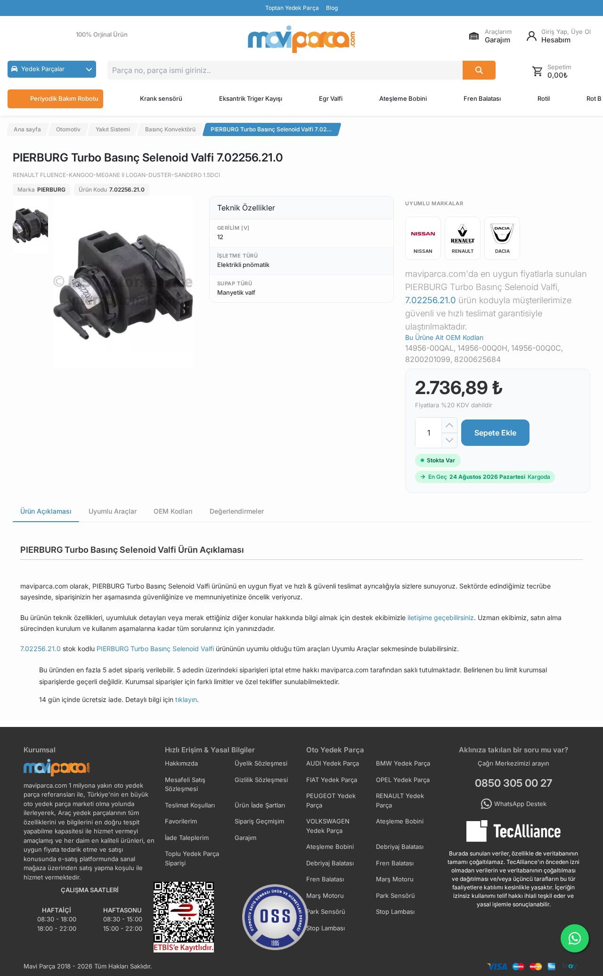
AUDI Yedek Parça (332, 763)
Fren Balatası (482, 98)
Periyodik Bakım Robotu (64, 98)
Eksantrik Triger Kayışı (250, 98)
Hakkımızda (181, 763)
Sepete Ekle (495, 432)
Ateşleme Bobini (403, 98)
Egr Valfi (330, 98)
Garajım (245, 837)
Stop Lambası (395, 911)
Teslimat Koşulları (190, 805)
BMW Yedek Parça (403, 763)
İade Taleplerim (187, 837)
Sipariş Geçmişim (259, 821)
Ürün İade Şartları (260, 805)
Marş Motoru (395, 879)
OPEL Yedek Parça (403, 779)
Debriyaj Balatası (400, 846)
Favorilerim (181, 821)
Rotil (544, 98)
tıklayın (186, 699)
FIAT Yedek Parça (331, 779)
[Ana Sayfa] (301, 39)
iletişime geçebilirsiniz (440, 617)
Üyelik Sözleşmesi (261, 763)
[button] (52, 69)
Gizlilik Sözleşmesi (261, 779)
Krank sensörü (161, 98)
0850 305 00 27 (513, 783)
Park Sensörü (395, 895)
